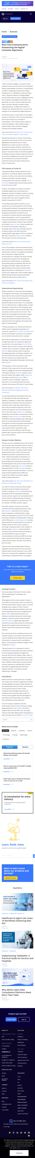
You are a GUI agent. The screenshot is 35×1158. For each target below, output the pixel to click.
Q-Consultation (6, 1046)
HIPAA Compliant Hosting (8, 1065)
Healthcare (5, 913)
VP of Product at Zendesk (22, 331)
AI (23, 913)
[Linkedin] (8, 42)
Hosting (15, 735)
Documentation (22, 1096)
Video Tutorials (22, 1108)
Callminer (17, 491)
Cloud (3, 1076)
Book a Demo (15, 18)
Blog (3, 1101)
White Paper (24, 735)
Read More (7, 759)
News (3, 1094)
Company (4, 1085)
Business (5, 731)
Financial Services (22, 1063)
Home (4, 32)
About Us (4, 1088)
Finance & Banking (22, 1039)
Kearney (28, 270)
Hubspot (20, 377)
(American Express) (7, 621)
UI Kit (19, 1076)
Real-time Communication (9, 36)
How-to (30, 731)
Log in (17, 9)
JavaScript (20, 1088)
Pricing (4, 9)
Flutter (19, 1093)
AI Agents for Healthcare (8, 1060)
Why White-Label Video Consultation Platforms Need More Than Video (16, 992)
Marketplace (21, 1042)
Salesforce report (15, 224)
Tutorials (4, 1107)
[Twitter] (6, 42)
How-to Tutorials (22, 1105)
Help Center (21, 1111)
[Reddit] (11, 42)
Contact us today (27, 715)
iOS (18, 1082)
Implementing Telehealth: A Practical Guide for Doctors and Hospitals (17, 958)
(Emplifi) (8, 614)
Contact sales (17, 578)
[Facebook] (3, 42)
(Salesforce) (28, 375)
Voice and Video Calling (8, 1039)
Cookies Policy (24, 1148)
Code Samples (21, 1099)
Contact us (24, 9)
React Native (21, 1091)
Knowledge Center (6, 1104)
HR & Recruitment (22, 1057)
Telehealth (12, 951)
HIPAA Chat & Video (7, 1063)
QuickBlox (22, 731)
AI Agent (4, 1049)
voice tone (22, 466)
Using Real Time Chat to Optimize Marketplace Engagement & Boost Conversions (15, 390)
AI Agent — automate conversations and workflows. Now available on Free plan (16, 3)
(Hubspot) (12, 645)
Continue (19, 1153)
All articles (6, 739)
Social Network (21, 1045)
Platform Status (22, 1102)
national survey (17, 416)
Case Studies (5, 1110)
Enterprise (20, 1066)
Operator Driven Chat (23, 1060)
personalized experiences (19, 520)
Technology (6, 735)
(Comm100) (26, 344)
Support (10, 9)
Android (20, 1085)
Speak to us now (10, 878)
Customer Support (22, 1054)
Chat (3, 1036)
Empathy (22, 468)
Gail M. (4, 56)
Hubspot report (20, 236)
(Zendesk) (8, 362)
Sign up (5, 18)
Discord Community (23, 1113)
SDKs (19, 1079)
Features (13, 731)
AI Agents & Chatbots (15, 913)
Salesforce (8, 511)
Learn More (7, 809)
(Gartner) (4, 351)
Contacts (4, 1091)
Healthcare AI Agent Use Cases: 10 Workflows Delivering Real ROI (17, 921)
